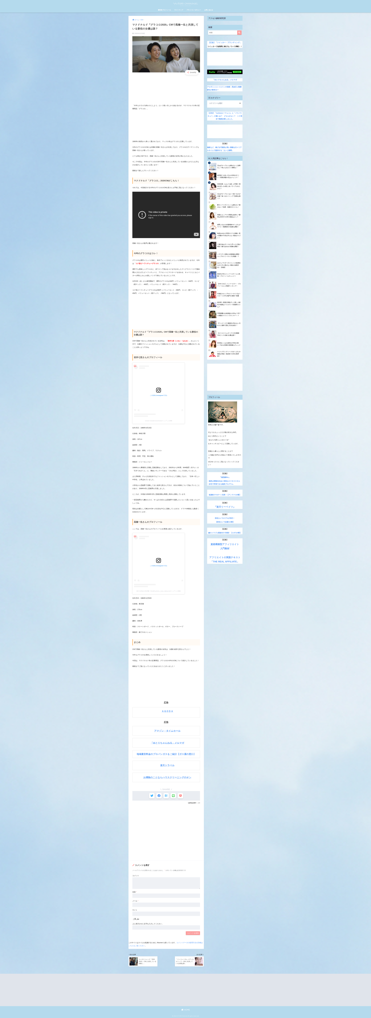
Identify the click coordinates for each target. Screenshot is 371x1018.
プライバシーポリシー (193, 10)
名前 (134, 892)
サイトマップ (178, 10)
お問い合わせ (208, 10)
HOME (186, 1010)
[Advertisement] (166, 90)
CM (199, 803)
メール (135, 901)
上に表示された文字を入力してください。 (148, 924)
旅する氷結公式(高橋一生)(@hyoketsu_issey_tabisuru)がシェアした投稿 (159, 591)
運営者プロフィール (164, 10)
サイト (134, 910)
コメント (135, 876)
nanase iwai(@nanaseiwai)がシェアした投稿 (158, 420)
